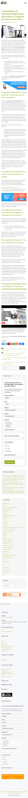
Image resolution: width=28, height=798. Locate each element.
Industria (6, 419)
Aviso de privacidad (5, 791)
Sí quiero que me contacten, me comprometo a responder (13, 777)
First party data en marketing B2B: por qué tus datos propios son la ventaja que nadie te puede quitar (13, 484)
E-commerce (5, 521)
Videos (4, 573)
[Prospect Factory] (4, 3)
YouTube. (13, 280)
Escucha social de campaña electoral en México (13, 527)
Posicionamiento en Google (9, 555)
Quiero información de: (10, 454)
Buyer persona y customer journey (10, 508)
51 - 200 (7, 448)
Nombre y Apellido (9, 395)
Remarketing (4, 643)
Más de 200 (8, 451)
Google (4, 537)
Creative (5, 514)
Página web (5, 732)
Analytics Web (6, 504)
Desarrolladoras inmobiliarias (9, 515)
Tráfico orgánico (6, 571)
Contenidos (5, 512)
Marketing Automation (8, 547)
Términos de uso (13, 791)
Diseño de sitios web (5, 669)
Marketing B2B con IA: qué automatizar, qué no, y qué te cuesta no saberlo (13, 488)
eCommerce (4, 671)
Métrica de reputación (6, 648)
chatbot (23, 262)
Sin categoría (6, 567)
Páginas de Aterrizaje (5, 672)
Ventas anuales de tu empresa (11, 435)
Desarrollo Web (6, 517)
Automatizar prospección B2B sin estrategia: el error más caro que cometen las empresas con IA (13, 476)
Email (5, 401)
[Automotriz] (14, 424)
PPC (4, 559)
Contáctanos (4, 338)
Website (6, 413)
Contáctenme (9, 462)
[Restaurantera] (14, 423)
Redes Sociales (6, 561)
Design (4, 519)
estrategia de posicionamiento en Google (10, 188)
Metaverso (5, 551)
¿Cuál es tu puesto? (9, 429)
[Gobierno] (14, 427)
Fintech (4, 535)
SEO (4, 565)
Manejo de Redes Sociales (8, 545)
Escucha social (6, 525)
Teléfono (6, 407)
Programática (4, 651)
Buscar (22, 368)
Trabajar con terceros (22, 791)
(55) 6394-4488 (4, 617)
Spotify (22, 279)
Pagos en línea (4, 660)
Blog (4, 506)
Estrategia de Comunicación (10, 349)
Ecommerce (5, 523)
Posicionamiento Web (7, 557)
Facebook (5, 533)
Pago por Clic (6, 553)
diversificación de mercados (10, 353)
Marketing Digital (5, 351)
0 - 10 (7, 444)
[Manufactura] (14, 426)
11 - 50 (7, 446)
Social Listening (6, 569)
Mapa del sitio (11, 793)
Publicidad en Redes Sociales (7, 646)
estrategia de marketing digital (12, 355)
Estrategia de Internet (21, 349)
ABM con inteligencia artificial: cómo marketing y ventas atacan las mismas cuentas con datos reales (13, 492)
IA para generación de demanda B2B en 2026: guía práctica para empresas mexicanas (13, 480)
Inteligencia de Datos (7, 541)
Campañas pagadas (7, 510)
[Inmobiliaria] (14, 422)
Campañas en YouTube (6, 677)
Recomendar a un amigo (6, 631)
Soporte (3, 659)
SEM (4, 563)
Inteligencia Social (7, 543)
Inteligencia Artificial (7, 539)
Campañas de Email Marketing (7, 674)
